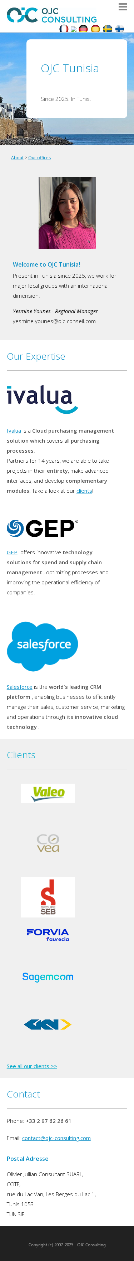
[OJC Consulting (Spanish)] (95, 30)
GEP (12, 552)
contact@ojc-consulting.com (56, 1137)
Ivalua (14, 430)
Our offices (39, 158)
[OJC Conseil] (64, 30)
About (17, 158)
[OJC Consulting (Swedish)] (107, 30)
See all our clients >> (32, 1066)
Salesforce (20, 686)
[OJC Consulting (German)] (83, 30)
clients (84, 490)
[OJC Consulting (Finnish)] (119, 30)
